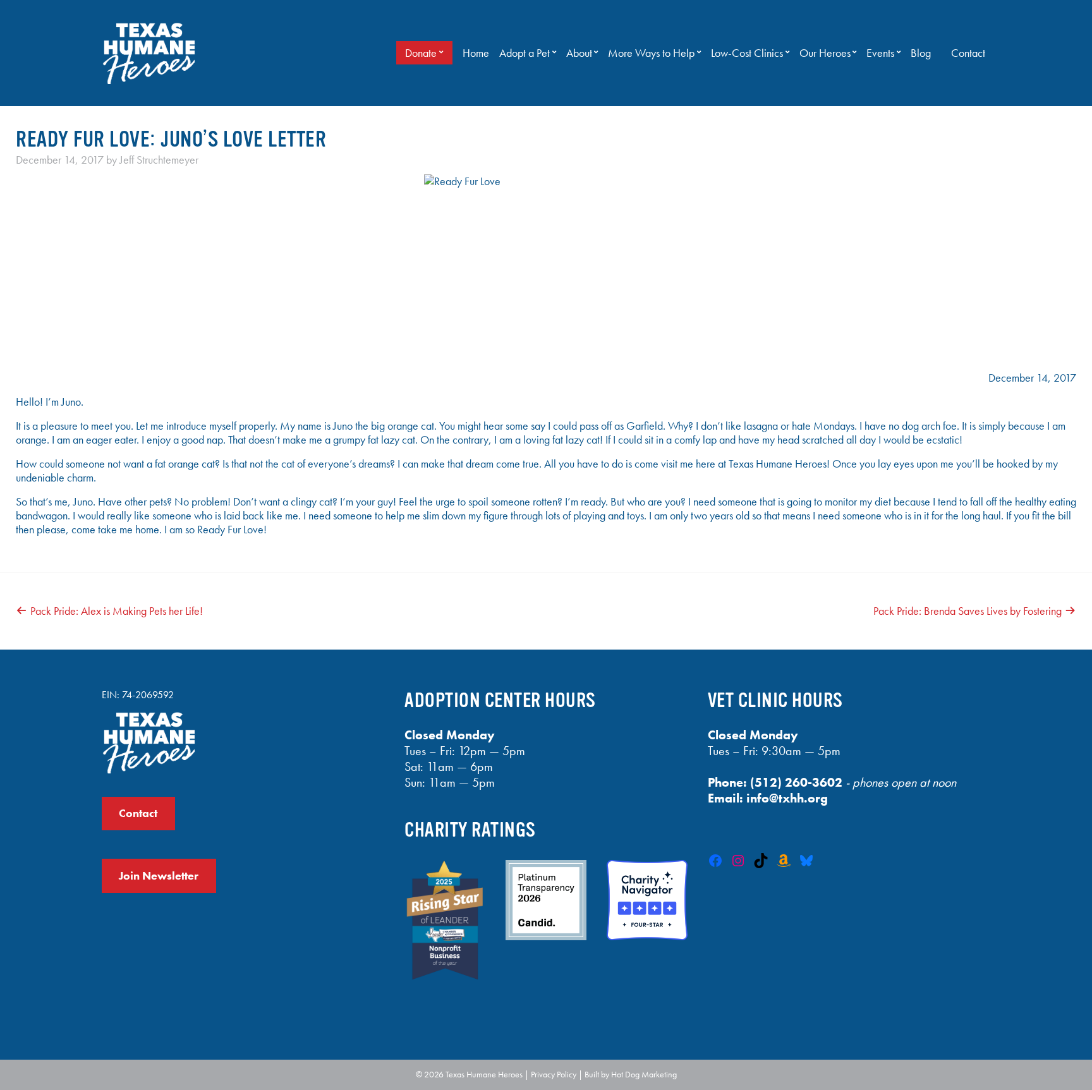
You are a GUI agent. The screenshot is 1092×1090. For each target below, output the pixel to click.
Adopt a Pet (524, 53)
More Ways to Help (651, 53)
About (579, 53)
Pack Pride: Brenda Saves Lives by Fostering (967, 611)
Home (476, 53)
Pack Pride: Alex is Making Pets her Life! (116, 611)
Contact (968, 53)
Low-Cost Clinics (747, 53)
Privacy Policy (553, 1074)
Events (880, 53)
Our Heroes (825, 53)
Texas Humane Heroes (484, 1074)
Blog (921, 53)
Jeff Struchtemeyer (158, 160)
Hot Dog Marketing (644, 1074)
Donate (421, 53)
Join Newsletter (158, 876)
